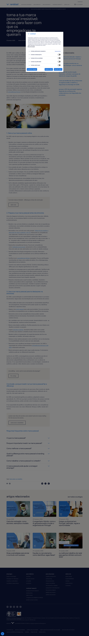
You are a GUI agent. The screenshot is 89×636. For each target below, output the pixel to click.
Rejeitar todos (48, 69)
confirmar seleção (31, 69)
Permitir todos (58, 69)
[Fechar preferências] (2, 633)
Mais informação (31, 46)
